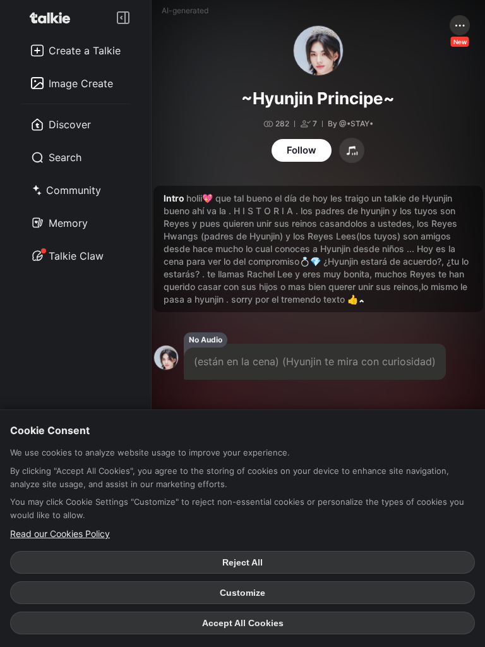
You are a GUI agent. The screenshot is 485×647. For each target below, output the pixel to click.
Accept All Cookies (243, 623)
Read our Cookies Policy (60, 533)
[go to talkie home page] (54, 18)
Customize (242, 593)
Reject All (242, 562)
